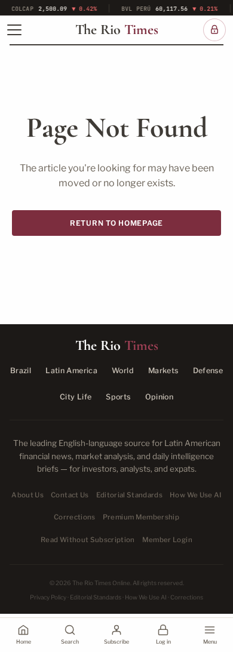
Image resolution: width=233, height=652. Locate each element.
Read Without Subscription (88, 540)
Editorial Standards (129, 495)
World (123, 370)
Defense (208, 370)
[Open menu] (14, 29)
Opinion (159, 396)
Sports (118, 396)
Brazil (20, 370)
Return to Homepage (116, 223)
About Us (27, 495)
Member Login (167, 540)
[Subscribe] (214, 30)
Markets (163, 370)
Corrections (75, 517)
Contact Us (69, 495)
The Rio (116, 30)
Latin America (71, 370)
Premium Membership (141, 517)
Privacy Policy (48, 597)
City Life (75, 396)
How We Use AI (196, 495)
